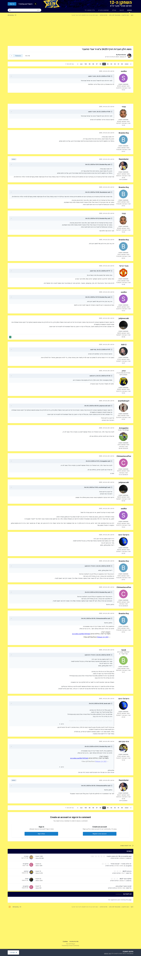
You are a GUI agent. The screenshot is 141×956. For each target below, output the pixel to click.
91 (118, 64)
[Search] (10, 10)
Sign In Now (41, 833)
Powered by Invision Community (70, 945)
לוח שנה (122, 10)
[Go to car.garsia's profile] (31, 865)
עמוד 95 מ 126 (70, 64)
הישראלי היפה (123, 535)
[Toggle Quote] (111, 76)
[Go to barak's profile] (123, 660)
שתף (26, 55)
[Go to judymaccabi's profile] (123, 325)
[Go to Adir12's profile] (123, 351)
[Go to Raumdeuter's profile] (129, 56)
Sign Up (12, 4)
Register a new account (100, 833)
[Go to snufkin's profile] (123, 78)
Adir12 (123, 345)
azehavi (26, 871)
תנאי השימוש (107, 953)
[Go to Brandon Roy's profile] (123, 139)
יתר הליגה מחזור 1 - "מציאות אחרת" (120, 864)
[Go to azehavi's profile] (31, 872)
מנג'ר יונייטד (123, 266)
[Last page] (77, 64)
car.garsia (128, 865)
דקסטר (128, 873)
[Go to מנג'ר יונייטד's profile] (123, 272)
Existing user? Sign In (25, 4)
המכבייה (93, 76)
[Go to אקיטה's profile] (31, 880)
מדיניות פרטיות (74, 941)
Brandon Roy (124, 133)
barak (124, 650)
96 (100, 64)
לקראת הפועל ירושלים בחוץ (123, 886)
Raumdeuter (122, 54)
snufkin (124, 71)
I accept (13, 952)
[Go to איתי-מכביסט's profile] (123, 748)
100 (86, 64)
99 (89, 64)
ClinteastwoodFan (124, 456)
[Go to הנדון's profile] (123, 381)
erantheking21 (123, 401)
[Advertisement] (98, 32)
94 (107, 64)
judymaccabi (124, 318)
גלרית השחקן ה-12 (90, 10)
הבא (81, 64)
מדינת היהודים (109, 57)
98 (93, 64)
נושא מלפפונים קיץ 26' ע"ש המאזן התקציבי (118, 856)
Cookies (65, 941)
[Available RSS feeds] (10, 907)
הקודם (126, 64)
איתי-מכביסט (124, 741)
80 (93, 856)
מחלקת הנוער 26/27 (125, 878)
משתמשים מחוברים (103, 10)
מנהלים (114, 10)
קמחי (124, 107)
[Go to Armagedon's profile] (123, 436)
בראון (94, 375)
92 (115, 64)
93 (111, 64)
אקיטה (128, 858)
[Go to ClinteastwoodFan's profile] (123, 463)
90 (122, 64)
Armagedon (123, 428)
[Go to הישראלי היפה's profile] (123, 541)
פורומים (129, 10)
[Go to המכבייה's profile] (31, 857)
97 (97, 64)
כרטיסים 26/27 (126, 871)
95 (104, 64)
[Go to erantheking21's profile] (123, 407)
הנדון (124, 371)
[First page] (130, 64)
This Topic (17, 10)
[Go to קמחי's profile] (123, 113)
